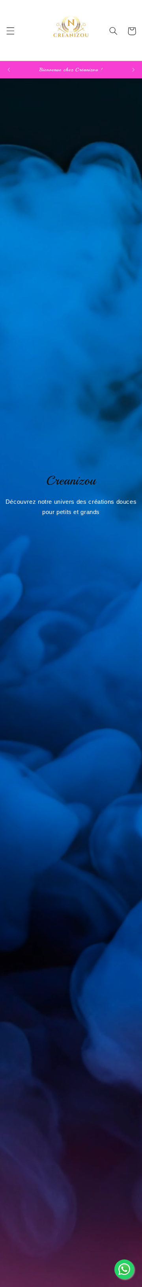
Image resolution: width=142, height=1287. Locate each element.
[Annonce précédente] (8, 69)
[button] (10, 31)
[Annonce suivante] (133, 69)
